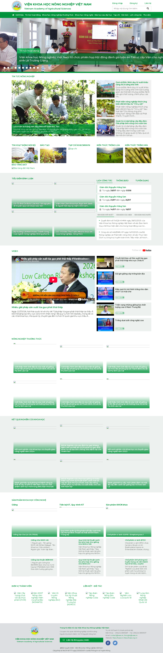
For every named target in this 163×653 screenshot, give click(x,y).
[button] (4, 68)
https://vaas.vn (118, 638)
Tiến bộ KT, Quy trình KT (71, 505)
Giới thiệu (20, 15)
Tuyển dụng (142, 180)
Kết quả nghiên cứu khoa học (28, 419)
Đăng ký (134, 3)
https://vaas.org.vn (130, 638)
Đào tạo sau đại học (103, 15)
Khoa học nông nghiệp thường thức (58, 15)
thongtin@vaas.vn (130, 635)
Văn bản (125, 15)
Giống (15, 505)
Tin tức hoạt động (33, 15)
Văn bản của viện (124, 215)
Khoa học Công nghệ (84, 15)
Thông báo (122, 180)
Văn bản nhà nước (142, 215)
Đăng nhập (117, 3)
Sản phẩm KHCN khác (117, 505)
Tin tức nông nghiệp (23, 76)
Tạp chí (116, 15)
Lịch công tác (136, 15)
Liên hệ (148, 3)
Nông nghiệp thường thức (27, 339)
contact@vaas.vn (116, 635)
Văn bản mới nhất (105, 215)
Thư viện (147, 15)
